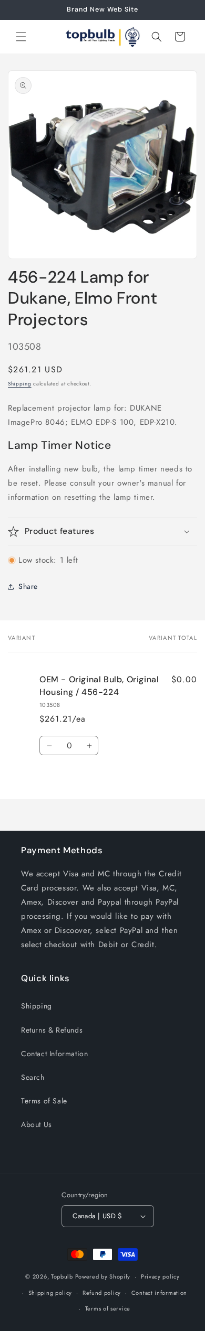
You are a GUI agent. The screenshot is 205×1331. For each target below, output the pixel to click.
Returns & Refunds (52, 1030)
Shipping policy (50, 1293)
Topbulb (62, 1276)
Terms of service (107, 1308)
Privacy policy (160, 1276)
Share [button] (28, 586)
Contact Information (54, 1053)
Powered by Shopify (103, 1276)
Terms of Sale (44, 1101)
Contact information (159, 1293)
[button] (21, 36)
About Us (36, 1124)
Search (33, 1077)
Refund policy (102, 1293)
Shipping (20, 384)
